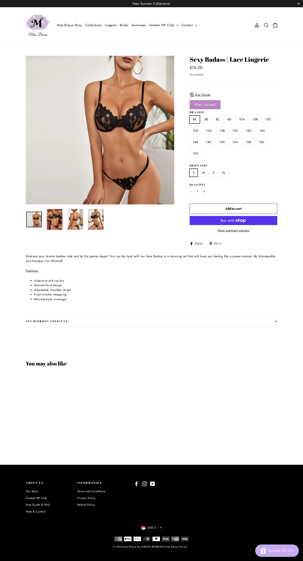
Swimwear (139, 25)
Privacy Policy (86, 498)
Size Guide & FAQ (37, 505)
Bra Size (197, 112)
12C (235, 130)
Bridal (124, 25)
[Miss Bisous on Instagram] (144, 483)
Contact (188, 25)
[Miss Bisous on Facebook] (136, 483)
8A (195, 119)
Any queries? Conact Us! (47, 321)
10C (268, 119)
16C (262, 142)
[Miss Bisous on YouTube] (152, 483)
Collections (93, 25)
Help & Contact (35, 511)
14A (262, 130)
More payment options (233, 230)
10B (255, 119)
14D (222, 142)
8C (218, 119)
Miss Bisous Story (69, 25)
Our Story (32, 491)
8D (229, 119)
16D (195, 153)
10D (195, 130)
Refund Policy (86, 505)
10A (242, 119)
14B (195, 142)
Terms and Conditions (91, 491)
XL (223, 172)
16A (235, 142)
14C (208, 142)
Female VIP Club (162, 25)
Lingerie (110, 25)
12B (222, 130)
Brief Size (198, 165)
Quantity (198, 184)
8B (206, 119)
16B (248, 142)
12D (249, 130)
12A (209, 130)
